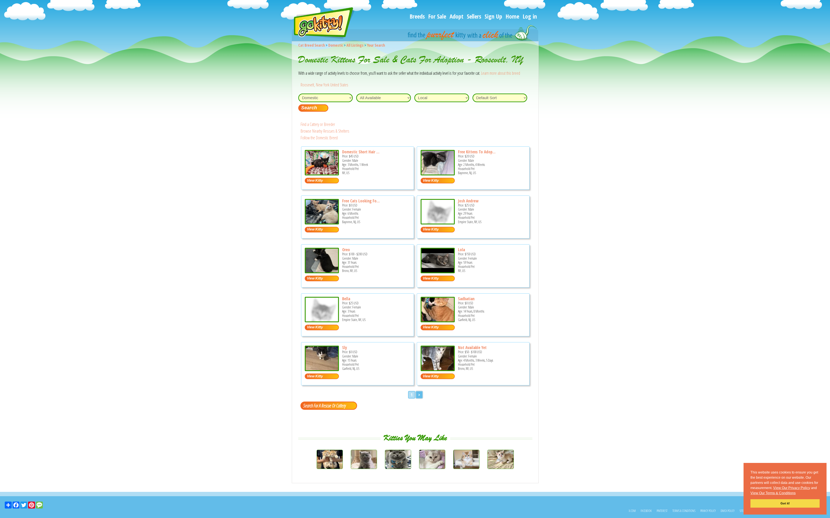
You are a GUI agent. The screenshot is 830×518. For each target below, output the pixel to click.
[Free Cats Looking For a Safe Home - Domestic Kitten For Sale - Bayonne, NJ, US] (322, 223)
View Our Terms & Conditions (773, 493)
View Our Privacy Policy (791, 488)
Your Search (376, 45)
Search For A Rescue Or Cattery (324, 405)
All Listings (355, 45)
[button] (797, 493)
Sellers (474, 16)
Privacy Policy (708, 511)
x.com (632, 511)
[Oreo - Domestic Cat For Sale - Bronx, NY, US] (322, 272)
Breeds (417, 16)
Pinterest (662, 511)
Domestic (335, 45)
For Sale (437, 16)
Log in (530, 16)
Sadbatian (466, 299)
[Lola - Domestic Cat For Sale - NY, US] (438, 272)
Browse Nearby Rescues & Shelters (324, 131)
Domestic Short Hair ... (361, 152)
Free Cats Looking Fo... (361, 201)
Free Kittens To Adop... (477, 152)
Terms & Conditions (683, 511)
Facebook (646, 511)
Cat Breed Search (311, 45)
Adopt (456, 16)
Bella (346, 299)
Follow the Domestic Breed (319, 138)
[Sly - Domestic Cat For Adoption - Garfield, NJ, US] (322, 369)
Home (512, 16)
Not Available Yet (472, 347)
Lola (461, 250)
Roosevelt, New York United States (324, 85)
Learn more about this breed (500, 73)
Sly (344, 347)
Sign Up (493, 16)
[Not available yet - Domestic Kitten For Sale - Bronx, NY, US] (438, 369)
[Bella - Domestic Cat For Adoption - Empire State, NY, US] (322, 321)
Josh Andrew (468, 201)
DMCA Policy (727, 511)
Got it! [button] (785, 503)
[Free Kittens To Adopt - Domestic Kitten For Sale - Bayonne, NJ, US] (438, 174)
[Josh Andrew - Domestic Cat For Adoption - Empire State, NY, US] (438, 223)
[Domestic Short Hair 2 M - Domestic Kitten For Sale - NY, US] (322, 174)
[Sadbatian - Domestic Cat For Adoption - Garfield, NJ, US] (438, 321)
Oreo (346, 250)
